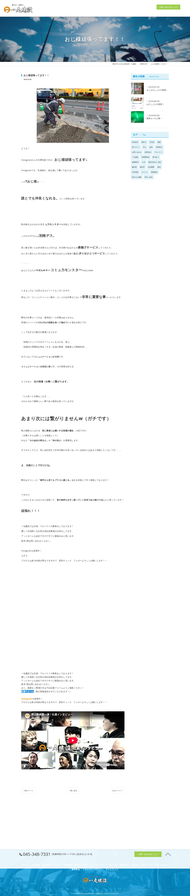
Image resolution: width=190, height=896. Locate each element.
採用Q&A (148, 152)
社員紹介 (135, 142)
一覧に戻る (73, 790)
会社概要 (151, 167)
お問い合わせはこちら (168, 7)
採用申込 (159, 147)
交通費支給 (145, 157)
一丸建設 (135, 157)
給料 (151, 147)
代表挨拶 (135, 172)
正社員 (152, 142)
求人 (144, 147)
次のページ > (117, 790)
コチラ (24, 555)
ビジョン (145, 172)
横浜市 (142, 167)
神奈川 (144, 142)
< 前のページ (28, 790)
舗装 (159, 142)
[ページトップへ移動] (168, 854)
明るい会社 (149, 177)
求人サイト (136, 147)
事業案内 (154, 172)
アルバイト (158, 152)
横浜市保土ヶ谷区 (155, 162)
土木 (143, 162)
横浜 (159, 167)
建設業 (134, 167)
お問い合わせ (136, 152)
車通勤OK (135, 162)
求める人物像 (136, 177)
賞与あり (156, 157)
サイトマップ (112, 869)
